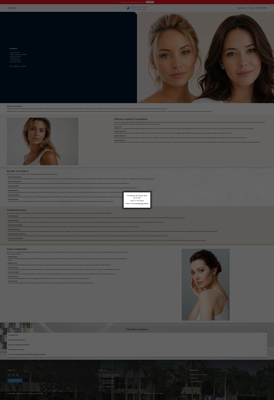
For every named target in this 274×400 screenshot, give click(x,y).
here (135, 200)
